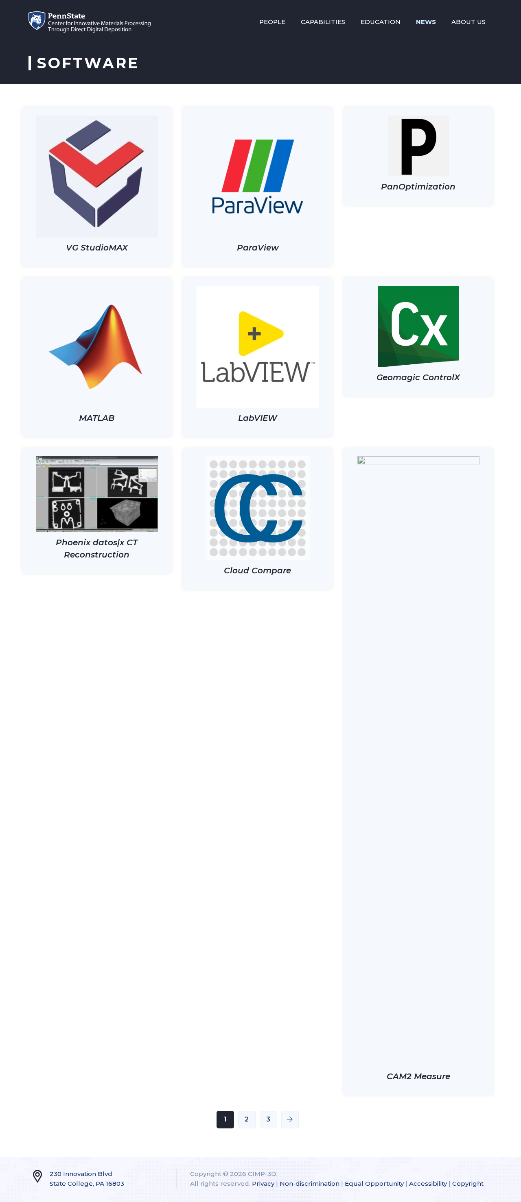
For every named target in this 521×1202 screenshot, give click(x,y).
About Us (468, 22)
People (272, 22)
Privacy (263, 1183)
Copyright (468, 1183)
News (426, 22)
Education (381, 22)
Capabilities (323, 22)
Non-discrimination (309, 1183)
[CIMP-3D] (89, 22)
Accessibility (428, 1183)
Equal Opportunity (374, 1183)
